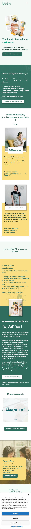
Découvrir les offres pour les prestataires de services (12, 174)
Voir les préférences (15, 523)
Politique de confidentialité (17, 526)
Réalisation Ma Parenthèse (15, 416)
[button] (28, 494)
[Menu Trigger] (26, 3)
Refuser (15, 518)
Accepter (15, 513)
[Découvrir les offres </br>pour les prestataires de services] (26, 174)
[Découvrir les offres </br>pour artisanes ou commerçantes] (26, 231)
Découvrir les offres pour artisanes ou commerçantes (11, 230)
